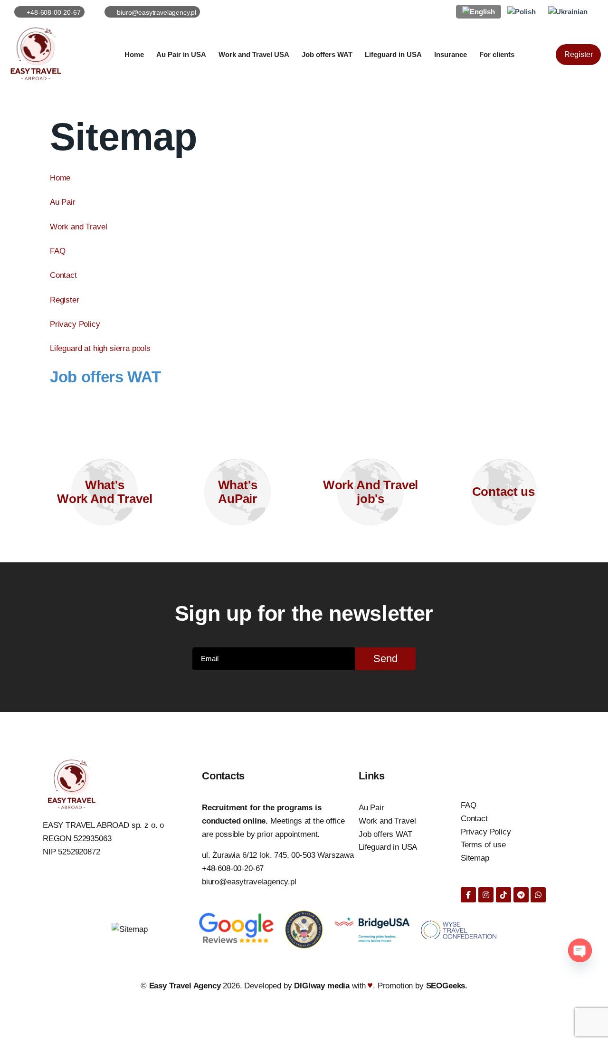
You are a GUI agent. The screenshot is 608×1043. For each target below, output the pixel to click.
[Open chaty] (580, 950)
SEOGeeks (446, 985)
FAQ (58, 251)
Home (60, 177)
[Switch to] (478, 12)
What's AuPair (237, 492)
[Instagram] (486, 894)
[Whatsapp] (538, 894)
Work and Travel (78, 226)
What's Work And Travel (104, 492)
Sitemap (475, 858)
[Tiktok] (503, 894)
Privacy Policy (75, 324)
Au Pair (63, 202)
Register (64, 299)
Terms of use (483, 844)
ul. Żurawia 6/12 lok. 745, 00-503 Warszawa (278, 855)
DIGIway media (323, 985)
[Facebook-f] (468, 894)
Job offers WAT (105, 377)
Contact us (503, 491)
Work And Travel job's (370, 492)
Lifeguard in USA (388, 847)
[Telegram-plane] (521, 894)
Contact (63, 275)
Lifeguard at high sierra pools (100, 348)
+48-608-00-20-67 (233, 868)
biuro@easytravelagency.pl (249, 881)
